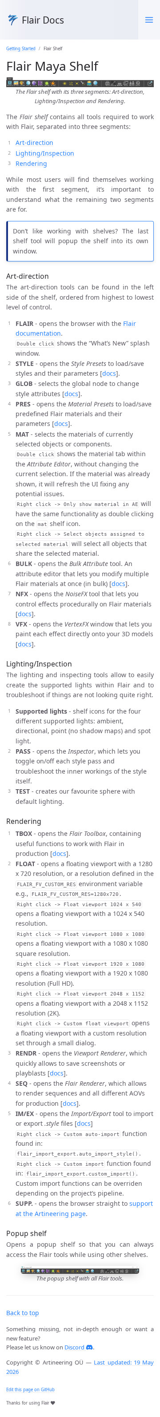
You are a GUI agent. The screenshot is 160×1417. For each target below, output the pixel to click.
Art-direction (34, 142)
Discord (75, 1347)
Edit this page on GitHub (30, 1390)
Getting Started (21, 49)
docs (109, 373)
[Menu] (149, 20)
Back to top (22, 1313)
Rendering (31, 163)
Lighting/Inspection (45, 153)
